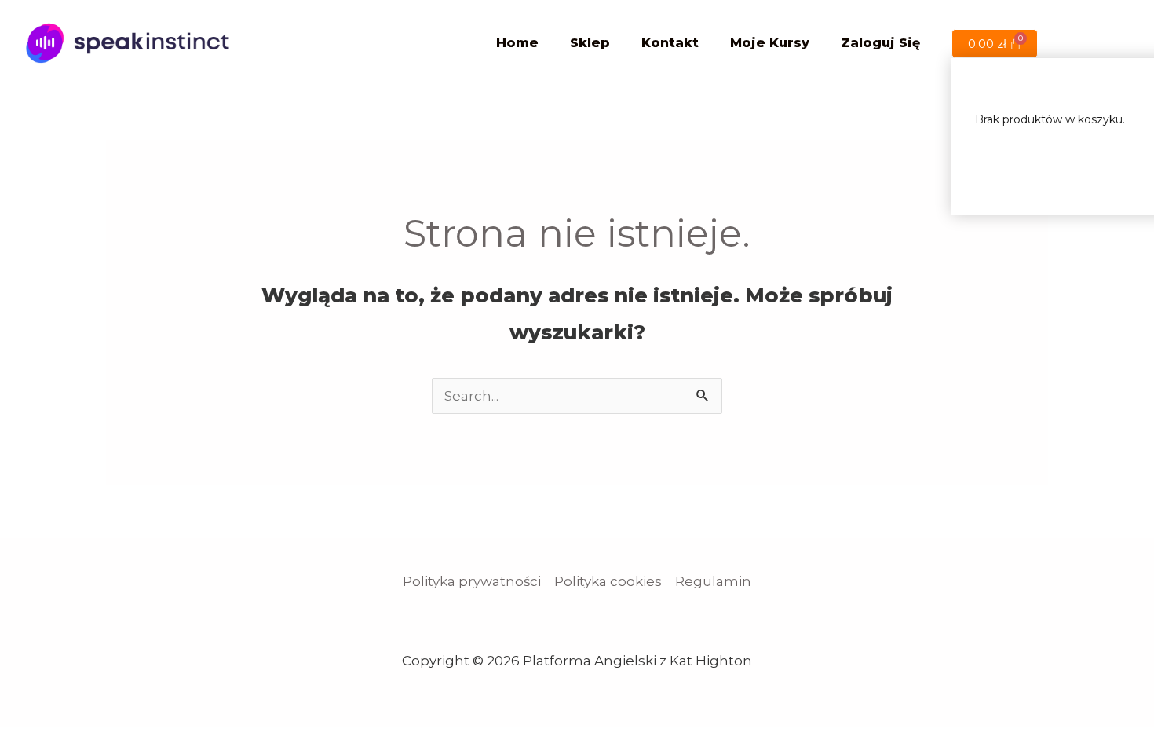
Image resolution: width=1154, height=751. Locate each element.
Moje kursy (769, 42)
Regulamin (713, 581)
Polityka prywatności (472, 581)
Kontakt (670, 42)
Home (517, 42)
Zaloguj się (880, 42)
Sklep (590, 42)
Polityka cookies (608, 581)
